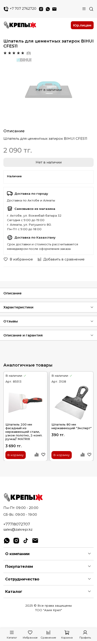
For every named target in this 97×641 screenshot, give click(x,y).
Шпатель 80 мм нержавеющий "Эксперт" (71, 426)
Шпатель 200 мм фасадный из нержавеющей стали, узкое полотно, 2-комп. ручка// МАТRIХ (23, 431)
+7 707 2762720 (22, 9)
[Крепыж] (35, 25)
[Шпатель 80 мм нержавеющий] (71, 402)
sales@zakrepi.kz (17, 529)
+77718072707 (16, 524)
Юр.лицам (82, 25)
